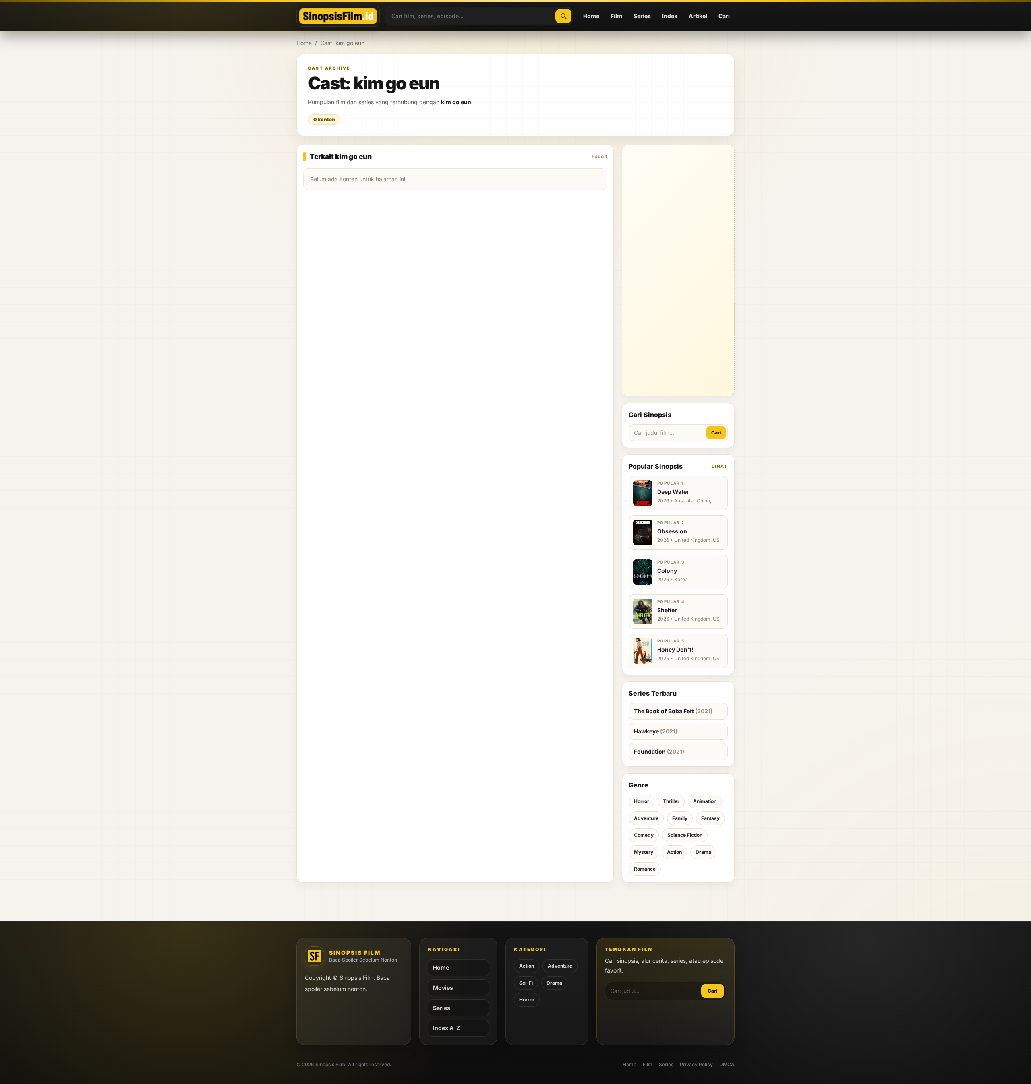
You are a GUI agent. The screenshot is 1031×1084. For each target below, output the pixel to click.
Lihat (720, 466)
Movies (443, 987)
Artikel (698, 15)
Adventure (646, 818)
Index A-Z (446, 1027)
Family (679, 818)
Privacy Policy (696, 1064)
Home (591, 15)
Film (616, 15)
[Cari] (563, 16)
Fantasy (710, 818)
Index (669, 15)
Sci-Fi (526, 983)
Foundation (659, 751)
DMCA (727, 1064)
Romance (645, 869)
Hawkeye (655, 731)
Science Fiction (684, 835)
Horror (641, 801)
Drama (703, 852)
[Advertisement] (678, 270)
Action (674, 852)
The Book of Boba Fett (673, 711)
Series (642, 15)
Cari (724, 15)
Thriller (671, 801)
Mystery (643, 852)
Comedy (644, 835)
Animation (704, 801)
